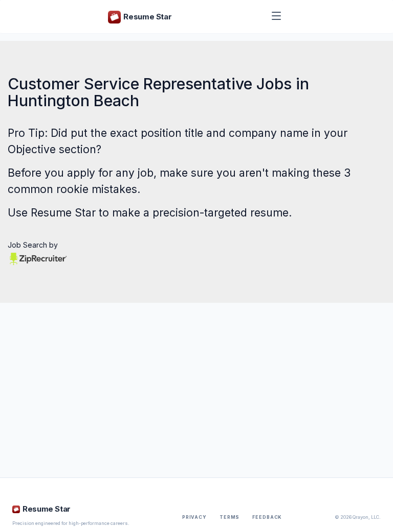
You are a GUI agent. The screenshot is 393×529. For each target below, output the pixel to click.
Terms (229, 517)
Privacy (194, 517)
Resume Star (63, 212)
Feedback (267, 517)
